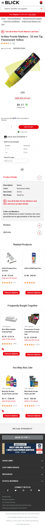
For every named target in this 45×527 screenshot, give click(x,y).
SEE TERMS (32, 14)
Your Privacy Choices (8, 502)
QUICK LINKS (7, 461)
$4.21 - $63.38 (30, 399)
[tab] (22, 177)
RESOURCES (7, 474)
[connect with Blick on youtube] (39, 492)
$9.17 (20, 104)
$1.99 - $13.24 (7, 276)
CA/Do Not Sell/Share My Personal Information (16, 505)
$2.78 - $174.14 (8, 337)
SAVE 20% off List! (22, 98)
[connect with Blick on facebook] (8, 492)
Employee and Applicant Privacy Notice (14, 508)
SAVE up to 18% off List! (9, 278)
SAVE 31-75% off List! (31, 401)
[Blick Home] (12, 3)
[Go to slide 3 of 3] (24, 92)
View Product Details (19, 48)
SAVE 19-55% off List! (8, 339)
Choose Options (11, 293)
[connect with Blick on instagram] (23, 492)
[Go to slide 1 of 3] (21, 92)
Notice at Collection (8, 499)
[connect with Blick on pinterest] (31, 492)
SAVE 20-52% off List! (8, 401)
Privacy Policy (6, 496)
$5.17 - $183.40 (8, 399)
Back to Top (21, 437)
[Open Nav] (3, 2)
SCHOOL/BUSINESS (10, 481)
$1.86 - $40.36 (30, 276)
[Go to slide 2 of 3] (22, 92)
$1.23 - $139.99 (30, 338)
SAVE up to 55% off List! (31, 340)
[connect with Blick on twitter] (15, 492)
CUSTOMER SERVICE (10, 467)
